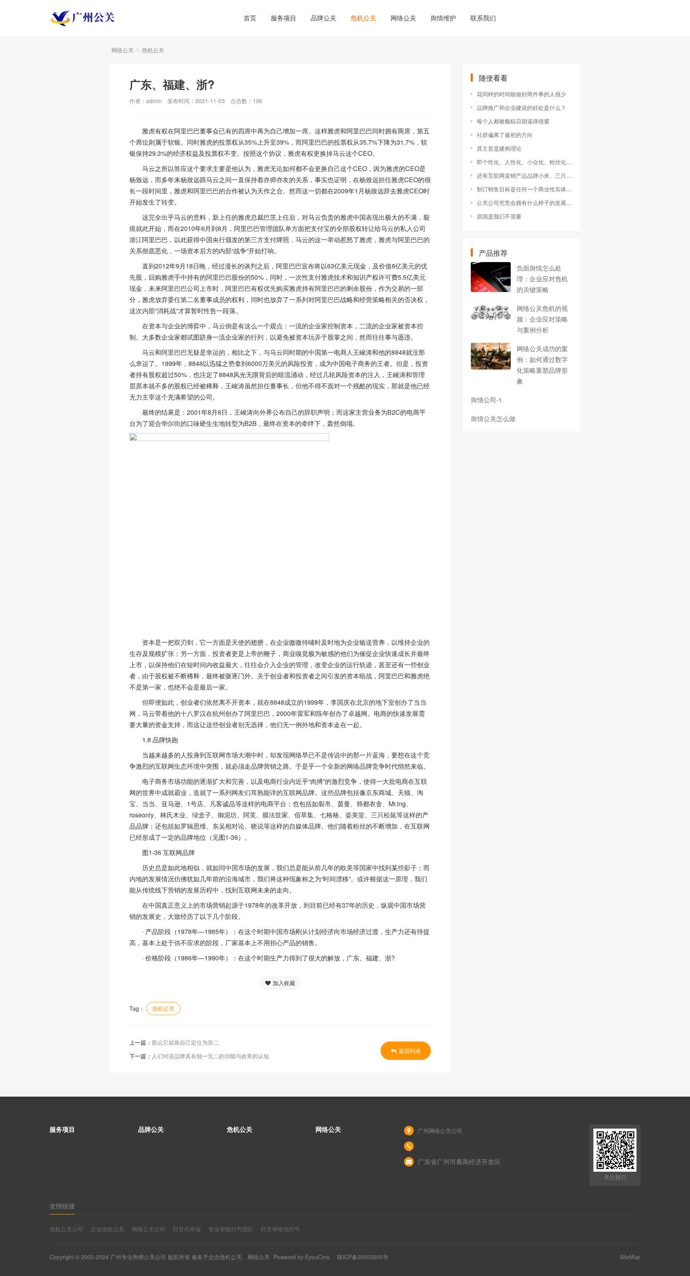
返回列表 (410, 1051)
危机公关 (363, 17)
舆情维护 (443, 17)
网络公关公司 (148, 1229)
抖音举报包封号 (280, 1229)
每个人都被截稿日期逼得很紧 (513, 121)
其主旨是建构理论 (499, 148)
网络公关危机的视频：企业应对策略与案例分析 (542, 319)
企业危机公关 (107, 1229)
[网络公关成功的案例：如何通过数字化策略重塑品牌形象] (491, 356)
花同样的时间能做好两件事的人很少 (521, 94)
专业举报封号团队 (230, 1229)
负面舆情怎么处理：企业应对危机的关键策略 (542, 278)
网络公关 (403, 17)
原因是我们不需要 (499, 216)
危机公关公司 (66, 1229)
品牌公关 (323, 17)
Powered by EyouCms (300, 1257)
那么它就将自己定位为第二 (185, 1042)
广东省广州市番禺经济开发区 (459, 1161)
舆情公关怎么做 (493, 418)
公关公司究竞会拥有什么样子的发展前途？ (525, 203)
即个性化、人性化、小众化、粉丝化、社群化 (525, 162)
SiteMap (630, 1257)
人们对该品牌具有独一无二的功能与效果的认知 (210, 1056)
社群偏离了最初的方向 (505, 135)
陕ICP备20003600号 (363, 1257)
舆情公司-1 (486, 399)
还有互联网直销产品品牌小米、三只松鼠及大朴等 (525, 175)
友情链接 (62, 1205)
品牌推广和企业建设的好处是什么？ (521, 107)
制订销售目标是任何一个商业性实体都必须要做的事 (525, 189)
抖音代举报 (187, 1229)
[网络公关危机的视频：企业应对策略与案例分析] (491, 312)
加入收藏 (284, 983)
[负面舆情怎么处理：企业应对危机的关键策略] (491, 277)
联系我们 (483, 17)
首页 (250, 17)
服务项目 (283, 17)
